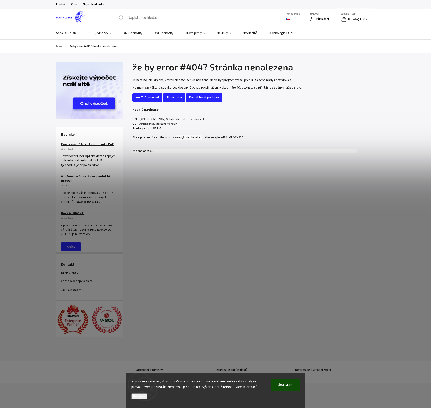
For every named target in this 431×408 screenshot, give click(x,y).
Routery (137, 128)
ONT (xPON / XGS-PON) (148, 119)
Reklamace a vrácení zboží (313, 370)
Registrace (174, 97)
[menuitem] (70, 33)
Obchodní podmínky (149, 370)
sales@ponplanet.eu (188, 137)
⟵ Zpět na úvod (147, 97)
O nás (74, 4)
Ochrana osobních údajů (231, 370)
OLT (135, 123)
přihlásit (264, 87)
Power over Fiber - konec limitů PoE (87, 144)
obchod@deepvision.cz (77, 281)
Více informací (245, 387)
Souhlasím (285, 384)
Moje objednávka (93, 4)
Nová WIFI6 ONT (72, 213)
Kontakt (61, 4)
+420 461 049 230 (72, 290)
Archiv (71, 246)
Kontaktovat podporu (204, 97)
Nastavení (139, 396)
